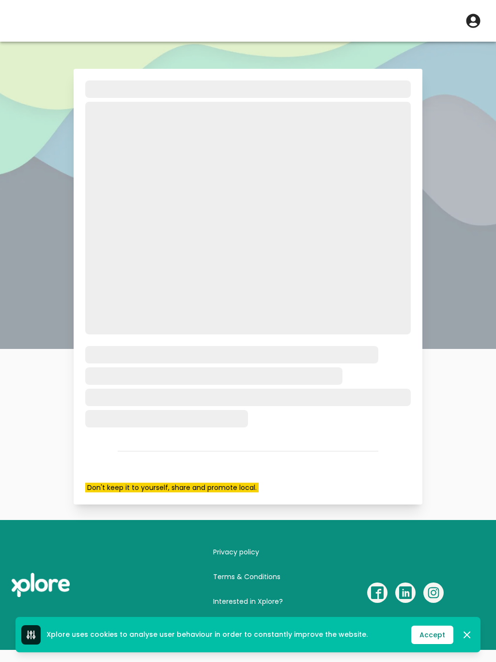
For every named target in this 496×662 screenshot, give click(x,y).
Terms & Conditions (246, 577)
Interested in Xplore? (248, 601)
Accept (432, 635)
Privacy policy (236, 552)
